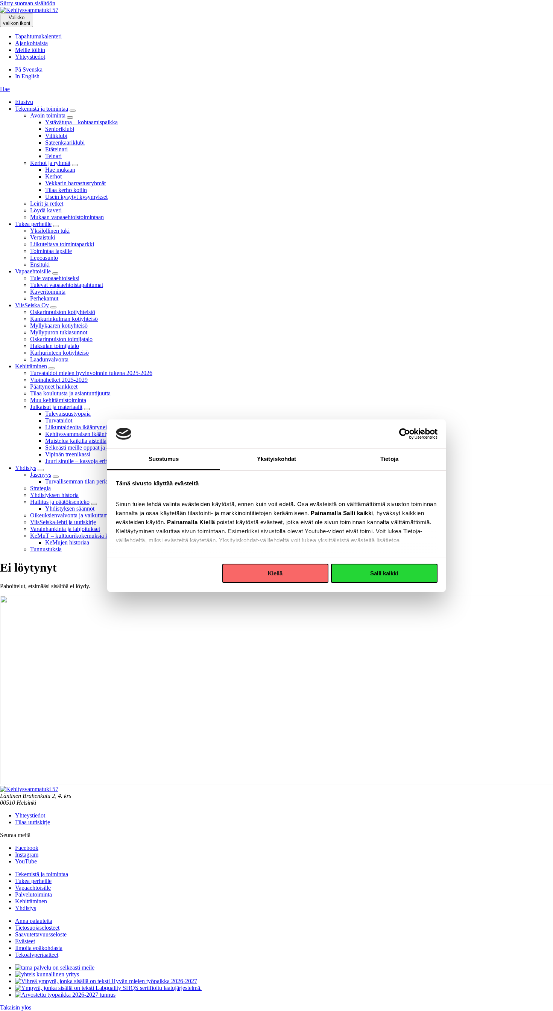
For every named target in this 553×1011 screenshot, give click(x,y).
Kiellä (275, 573)
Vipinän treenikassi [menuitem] (67, 454)
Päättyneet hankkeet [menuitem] (53, 386)
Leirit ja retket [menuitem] (46, 203)
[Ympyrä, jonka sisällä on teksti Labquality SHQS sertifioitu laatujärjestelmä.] (108, 988)
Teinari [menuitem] (53, 156)
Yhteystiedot (30, 56)
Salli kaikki (384, 573)
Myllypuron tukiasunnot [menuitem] (58, 332)
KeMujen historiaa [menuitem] (67, 542)
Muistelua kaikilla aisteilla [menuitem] (75, 441)
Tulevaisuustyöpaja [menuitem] (68, 413)
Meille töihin (30, 50)
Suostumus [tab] (164, 458)
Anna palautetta (33, 921)
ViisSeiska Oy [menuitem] (32, 305)
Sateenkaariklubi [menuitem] (65, 142)
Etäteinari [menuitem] (56, 149)
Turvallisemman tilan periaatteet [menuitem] (82, 481)
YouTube (26, 861)
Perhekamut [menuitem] (44, 298)
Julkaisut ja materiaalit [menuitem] (56, 407)
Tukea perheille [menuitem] (33, 224)
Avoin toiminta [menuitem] (47, 115)
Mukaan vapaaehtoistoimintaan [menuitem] (67, 217)
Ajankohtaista (31, 43)
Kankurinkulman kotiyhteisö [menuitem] (64, 319)
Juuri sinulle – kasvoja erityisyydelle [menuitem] (88, 461)
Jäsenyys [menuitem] (40, 474)
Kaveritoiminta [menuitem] (47, 291)
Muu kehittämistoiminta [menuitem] (58, 400)
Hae (5, 89)
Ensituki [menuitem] (40, 264)
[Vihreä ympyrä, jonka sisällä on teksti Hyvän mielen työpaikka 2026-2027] (106, 981)
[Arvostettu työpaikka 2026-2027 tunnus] (65, 994)
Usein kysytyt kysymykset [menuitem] (76, 197)
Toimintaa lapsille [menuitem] (51, 251)
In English (27, 76)
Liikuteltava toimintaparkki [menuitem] (62, 244)
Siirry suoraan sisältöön (27, 3)
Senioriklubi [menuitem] (59, 129)
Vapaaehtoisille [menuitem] (33, 271)
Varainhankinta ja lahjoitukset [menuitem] (65, 529)
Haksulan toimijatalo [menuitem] (54, 346)
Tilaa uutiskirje (32, 822)
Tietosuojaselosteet (37, 927)
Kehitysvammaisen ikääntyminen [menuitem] (84, 434)
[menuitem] (73, 111)
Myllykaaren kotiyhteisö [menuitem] (59, 325)
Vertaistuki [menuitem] (42, 237)
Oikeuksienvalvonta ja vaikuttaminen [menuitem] (74, 515)
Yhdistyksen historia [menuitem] (54, 495)
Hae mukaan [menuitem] (60, 169)
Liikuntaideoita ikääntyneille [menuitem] (78, 427)
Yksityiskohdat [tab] (276, 458)
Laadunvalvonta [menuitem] (49, 359)
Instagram (26, 854)
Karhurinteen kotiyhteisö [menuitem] (59, 352)
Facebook (26, 848)
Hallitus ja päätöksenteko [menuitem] (60, 502)
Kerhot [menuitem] (53, 176)
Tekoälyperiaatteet (36, 955)
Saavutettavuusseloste (41, 934)
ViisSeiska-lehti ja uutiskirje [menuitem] (63, 522)
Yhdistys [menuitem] (25, 468)
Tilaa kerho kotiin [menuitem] (66, 190)
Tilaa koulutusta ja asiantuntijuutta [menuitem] (70, 393)
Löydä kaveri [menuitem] (46, 210)
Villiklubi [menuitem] (56, 136)
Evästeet (25, 941)
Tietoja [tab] (389, 458)
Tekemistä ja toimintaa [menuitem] (41, 108)
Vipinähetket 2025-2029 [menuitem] (59, 380)
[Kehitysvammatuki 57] (29, 10)
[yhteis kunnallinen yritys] (47, 974)
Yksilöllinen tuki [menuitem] (50, 230)
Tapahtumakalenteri (38, 36)
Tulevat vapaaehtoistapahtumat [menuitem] (66, 285)
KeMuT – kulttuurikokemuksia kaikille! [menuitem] (77, 535)
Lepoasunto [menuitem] (44, 258)
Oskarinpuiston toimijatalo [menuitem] (61, 339)
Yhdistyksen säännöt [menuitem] (69, 508)
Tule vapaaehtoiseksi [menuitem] (54, 278)
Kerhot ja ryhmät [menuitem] (50, 163)
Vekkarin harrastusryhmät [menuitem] (75, 183)
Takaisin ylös (15, 1007)
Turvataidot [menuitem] (58, 420)
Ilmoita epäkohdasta (38, 948)
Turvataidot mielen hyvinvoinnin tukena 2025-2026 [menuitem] (91, 373)
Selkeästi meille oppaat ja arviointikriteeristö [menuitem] (97, 447)
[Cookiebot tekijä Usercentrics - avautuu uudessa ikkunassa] (405, 433)
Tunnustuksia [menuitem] (46, 549)
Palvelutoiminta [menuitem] (33, 894)
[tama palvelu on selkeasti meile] (54, 967)
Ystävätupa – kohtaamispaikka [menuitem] (81, 122)
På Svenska (29, 69)
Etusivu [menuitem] (24, 102)
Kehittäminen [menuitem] (31, 366)
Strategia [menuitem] (40, 488)
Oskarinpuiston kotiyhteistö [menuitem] (62, 312)
